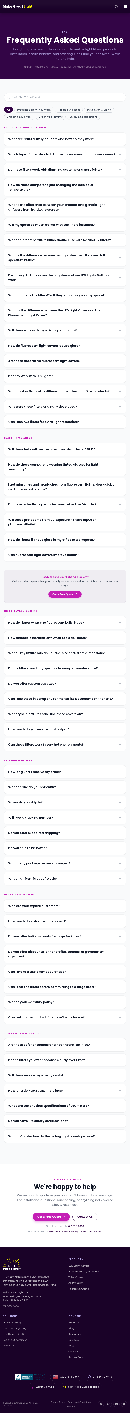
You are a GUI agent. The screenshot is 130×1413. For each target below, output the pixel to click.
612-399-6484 (76, 1226)
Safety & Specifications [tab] (83, 116)
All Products (75, 1283)
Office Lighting (12, 1322)
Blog (71, 1328)
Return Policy (76, 1357)
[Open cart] (116, 6)
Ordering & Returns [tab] (51, 116)
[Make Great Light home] (12, 1264)
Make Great (17, 6)
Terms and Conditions (79, 1402)
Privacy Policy (57, 1402)
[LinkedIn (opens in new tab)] (116, 1404)
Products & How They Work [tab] (34, 109)
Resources (74, 1334)
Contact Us (85, 1216)
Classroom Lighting (15, 1328)
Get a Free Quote (62, 594)
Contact (73, 1351)
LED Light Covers (78, 1265)
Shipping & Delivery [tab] (19, 116)
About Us (74, 1322)
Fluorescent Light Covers (83, 1271)
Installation (9, 1345)
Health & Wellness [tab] (69, 109)
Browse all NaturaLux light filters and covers (75, 1231)
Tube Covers (75, 1277)
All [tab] (8, 109)
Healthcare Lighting (15, 1334)
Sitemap (70, 1406)
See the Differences (15, 1339)
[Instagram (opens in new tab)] (109, 1404)
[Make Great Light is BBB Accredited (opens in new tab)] (31, 1377)
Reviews (73, 1339)
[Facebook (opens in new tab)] (101, 1404)
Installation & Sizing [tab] (99, 109)
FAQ (71, 1345)
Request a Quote (78, 1288)
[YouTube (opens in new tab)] (124, 1404)
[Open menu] (125, 6)
